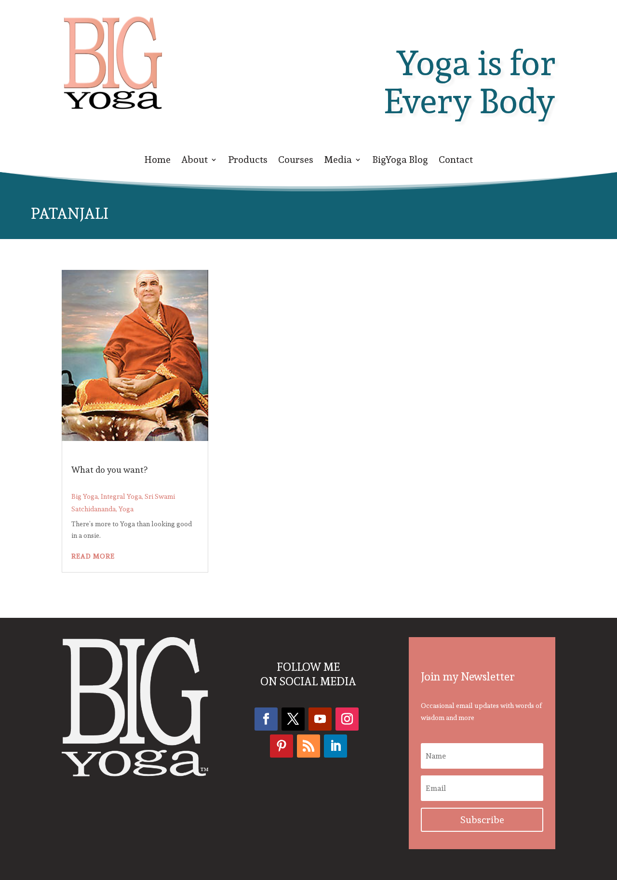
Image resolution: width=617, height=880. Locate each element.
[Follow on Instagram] (347, 719)
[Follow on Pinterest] (281, 746)
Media (338, 161)
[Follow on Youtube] (320, 719)
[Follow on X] (293, 719)
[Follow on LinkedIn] (335, 746)
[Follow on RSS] (308, 746)
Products (248, 161)
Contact (456, 161)
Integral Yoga (121, 496)
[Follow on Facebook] (266, 719)
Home (157, 161)
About (194, 161)
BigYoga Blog (400, 161)
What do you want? (109, 470)
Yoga (126, 509)
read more (93, 556)
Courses (295, 161)
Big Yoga (84, 496)
